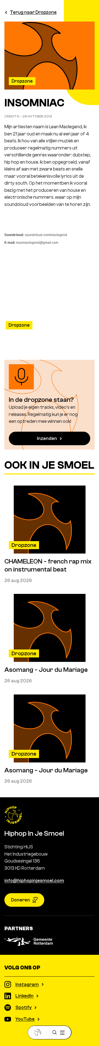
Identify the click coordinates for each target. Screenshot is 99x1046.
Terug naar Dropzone (33, 12)
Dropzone (22, 81)
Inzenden (47, 438)
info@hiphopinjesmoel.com (34, 880)
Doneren (20, 900)
